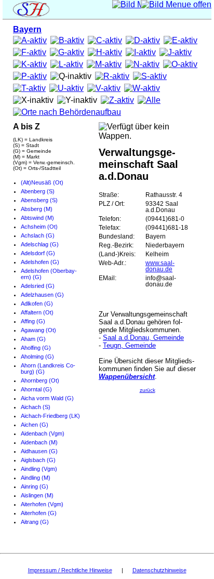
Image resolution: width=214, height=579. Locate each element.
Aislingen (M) (37, 495)
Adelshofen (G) (40, 262)
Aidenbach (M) (39, 442)
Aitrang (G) (35, 522)
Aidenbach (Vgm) (42, 433)
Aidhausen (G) (39, 451)
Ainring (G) (34, 486)
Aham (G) (33, 339)
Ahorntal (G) (36, 389)
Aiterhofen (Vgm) (42, 504)
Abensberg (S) (39, 200)
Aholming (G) (37, 356)
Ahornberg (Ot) (40, 380)
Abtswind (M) (37, 218)
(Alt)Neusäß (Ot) (42, 182)
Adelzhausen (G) (42, 295)
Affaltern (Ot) (37, 312)
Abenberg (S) (38, 191)
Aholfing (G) (36, 348)
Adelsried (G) (38, 286)
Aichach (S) (35, 407)
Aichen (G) (34, 425)
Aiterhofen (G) (39, 513)
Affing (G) (33, 321)
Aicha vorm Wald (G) (47, 398)
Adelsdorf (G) (38, 253)
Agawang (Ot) (38, 330)
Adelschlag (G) (40, 244)
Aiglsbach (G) (38, 460)
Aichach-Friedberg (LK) (50, 416)
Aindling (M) (35, 478)
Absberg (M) (36, 209)
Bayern (27, 29)
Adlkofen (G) (37, 303)
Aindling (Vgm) (39, 469)
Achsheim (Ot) (39, 226)
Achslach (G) (38, 235)
